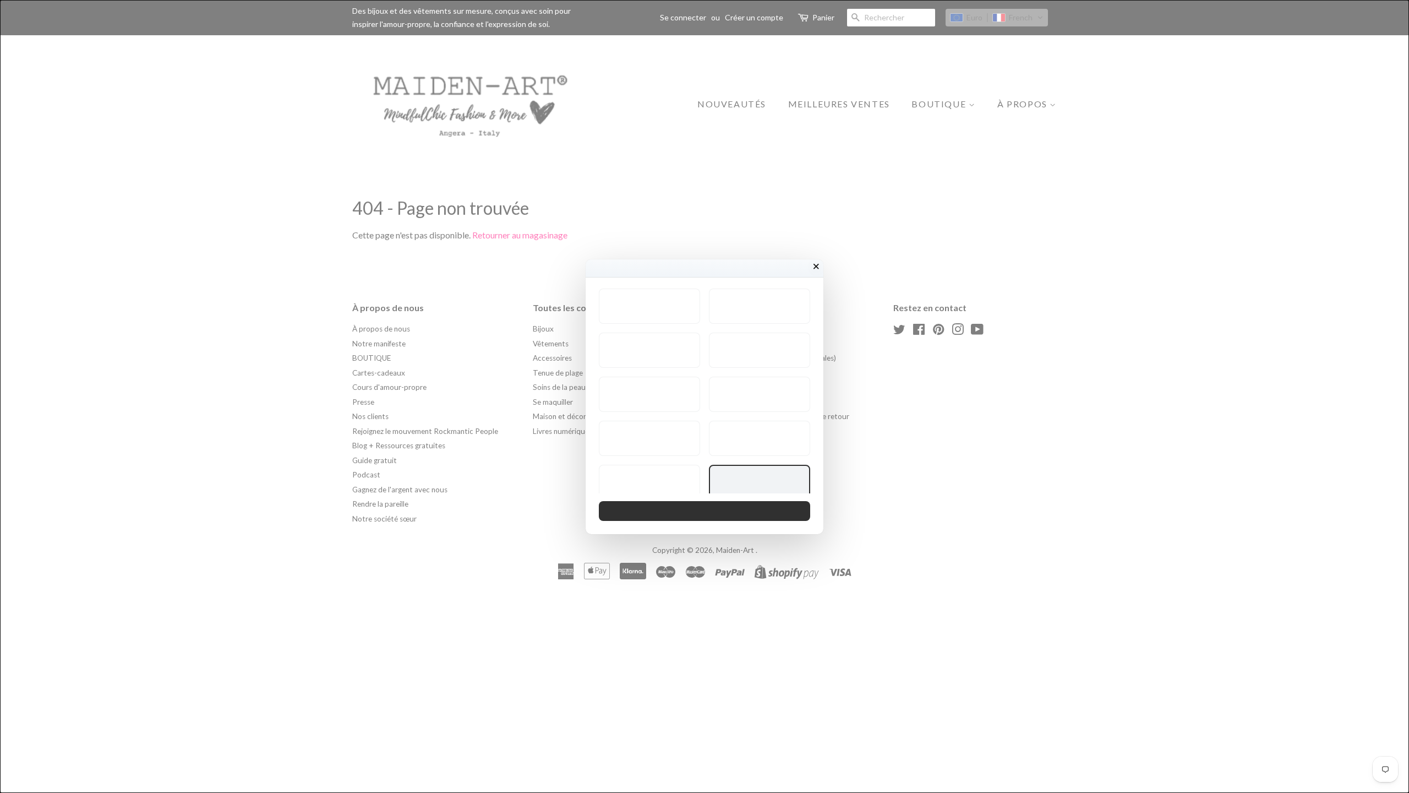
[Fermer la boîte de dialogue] (816, 266)
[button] (649, 306)
